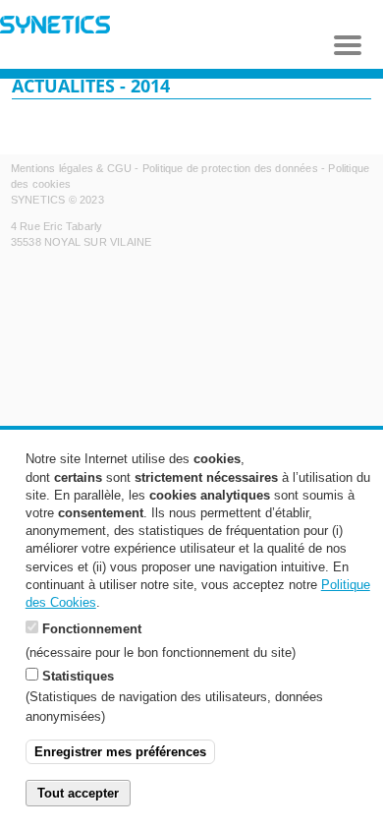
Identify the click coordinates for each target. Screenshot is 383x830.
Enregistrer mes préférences (120, 751)
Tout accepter (78, 793)
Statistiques (78, 676)
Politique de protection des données (230, 168)
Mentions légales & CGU (71, 168)
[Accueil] (55, 27)
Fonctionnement (91, 629)
